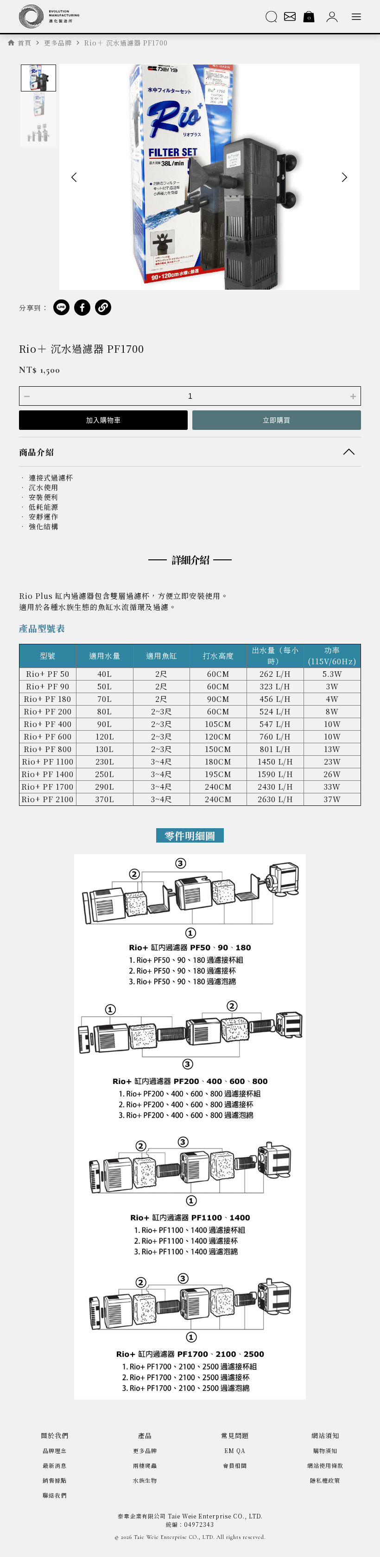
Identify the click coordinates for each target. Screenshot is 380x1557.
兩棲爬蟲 (145, 1465)
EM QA (235, 1450)
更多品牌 (145, 1450)
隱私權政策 (325, 1480)
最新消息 (55, 1465)
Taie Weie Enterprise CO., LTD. (174, 1537)
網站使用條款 (325, 1465)
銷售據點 (55, 1480)
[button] (74, 177)
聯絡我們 (55, 1495)
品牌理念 (55, 1450)
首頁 (25, 42)
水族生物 (145, 1480)
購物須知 (325, 1450)
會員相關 (235, 1465)
